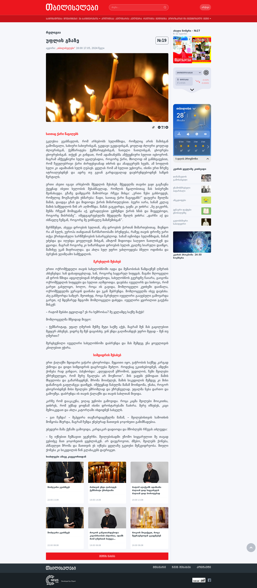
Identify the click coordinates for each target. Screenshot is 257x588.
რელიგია (149, 19)
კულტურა (136, 19)
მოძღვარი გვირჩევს (58, 487)
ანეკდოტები (179, 200)
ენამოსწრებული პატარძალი (181, 189)
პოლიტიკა (107, 19)
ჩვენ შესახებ (181, 567)
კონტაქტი (204, 567)
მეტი (206, 19)
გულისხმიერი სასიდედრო (180, 222)
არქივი (205, 7)
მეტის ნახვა (107, 556)
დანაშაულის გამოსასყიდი (180, 178)
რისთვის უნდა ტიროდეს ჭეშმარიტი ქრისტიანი (103, 489)
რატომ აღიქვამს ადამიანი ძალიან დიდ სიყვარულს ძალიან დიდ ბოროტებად (146, 490)
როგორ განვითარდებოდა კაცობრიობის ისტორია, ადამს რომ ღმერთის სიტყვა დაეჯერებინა (106, 535)
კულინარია (122, 19)
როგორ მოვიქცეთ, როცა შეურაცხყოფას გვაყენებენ (146, 534)
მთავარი (159, 567)
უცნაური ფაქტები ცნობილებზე (182, 211)
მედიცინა (161, 19)
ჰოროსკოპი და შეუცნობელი (185, 19)
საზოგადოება (54, 19)
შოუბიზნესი (70, 19)
